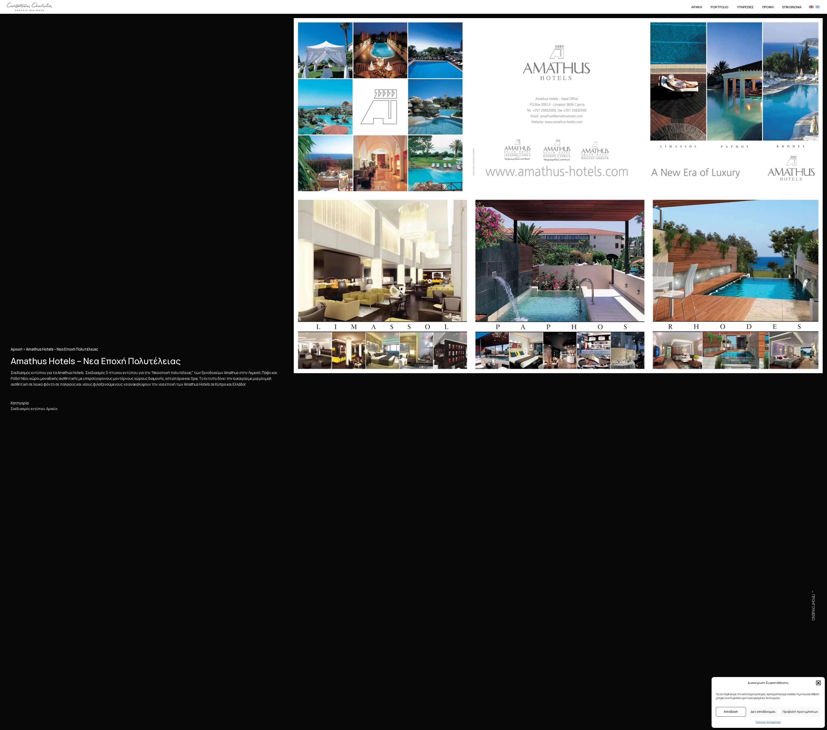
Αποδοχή (731, 711)
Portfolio (719, 7)
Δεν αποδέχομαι (763, 711)
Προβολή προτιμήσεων (800, 711)
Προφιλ (768, 7)
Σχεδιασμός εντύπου (28, 408)
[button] (818, 683)
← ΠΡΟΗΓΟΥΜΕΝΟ (813, 605)
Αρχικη (696, 7)
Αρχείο (52, 408)
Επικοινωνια (792, 7)
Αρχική (16, 349)
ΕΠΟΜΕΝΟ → (813, 120)
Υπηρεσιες (745, 7)
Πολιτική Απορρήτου (768, 722)
